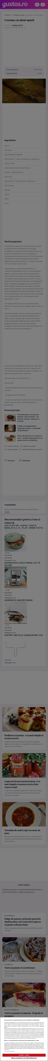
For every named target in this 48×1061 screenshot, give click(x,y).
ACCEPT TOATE (24, 1055)
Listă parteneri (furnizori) (9, 1051)
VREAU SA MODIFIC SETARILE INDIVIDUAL (24, 1058)
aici (18, 1034)
